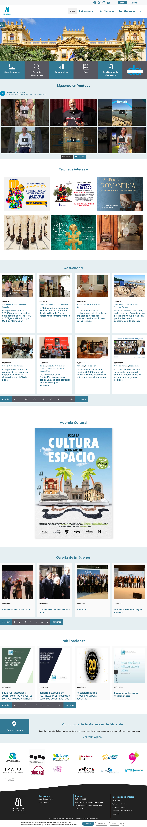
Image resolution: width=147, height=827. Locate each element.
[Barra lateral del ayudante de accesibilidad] (2, 24)
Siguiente (81, 399)
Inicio (72, 11)
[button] (141, 11)
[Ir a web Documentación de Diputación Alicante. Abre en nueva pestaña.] (61, 70)
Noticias (15, 304)
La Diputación (86, 11)
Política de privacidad (119, 804)
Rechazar (101, 824)
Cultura (42, 304)
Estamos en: (44, 796)
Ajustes (114, 824)
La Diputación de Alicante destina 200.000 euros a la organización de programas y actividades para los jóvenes (91, 373)
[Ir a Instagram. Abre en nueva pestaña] (104, 3)
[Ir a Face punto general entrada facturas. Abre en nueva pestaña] (86, 70)
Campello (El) (119, 304)
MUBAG (49, 304)
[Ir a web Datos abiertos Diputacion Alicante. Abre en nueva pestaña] (134, 70)
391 (71, 399)
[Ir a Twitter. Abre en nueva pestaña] (99, 3)
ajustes (74, 824)
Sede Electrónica (127, 11)
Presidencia (134, 366)
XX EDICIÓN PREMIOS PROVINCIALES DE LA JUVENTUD (87, 696)
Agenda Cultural (73, 423)
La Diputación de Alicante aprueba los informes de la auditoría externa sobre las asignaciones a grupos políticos (128, 374)
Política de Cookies (118, 807)
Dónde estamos (15, 730)
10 (48, 705)
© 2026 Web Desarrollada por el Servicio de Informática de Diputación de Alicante (73, 818)
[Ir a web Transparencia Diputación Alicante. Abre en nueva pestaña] (37, 70)
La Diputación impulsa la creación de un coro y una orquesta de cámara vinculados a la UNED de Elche (15, 374)
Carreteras (6, 304)
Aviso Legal (116, 800)
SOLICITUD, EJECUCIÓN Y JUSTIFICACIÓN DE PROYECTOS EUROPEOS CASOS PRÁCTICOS (17, 696)
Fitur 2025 (81, 609)
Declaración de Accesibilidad (122, 810)
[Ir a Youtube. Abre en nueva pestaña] (108, 3)
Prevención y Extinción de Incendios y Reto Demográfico (52, 368)
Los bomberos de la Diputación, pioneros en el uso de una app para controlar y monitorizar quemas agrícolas (54, 379)
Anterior (6, 399)
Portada (5, 307)
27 (60, 705)
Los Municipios (107, 11)
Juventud (80, 366)
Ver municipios (92, 737)
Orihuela (22, 304)
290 (50, 399)
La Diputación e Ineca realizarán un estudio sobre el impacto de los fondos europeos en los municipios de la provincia (92, 315)
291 (58, 399)
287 (26, 399)
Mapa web (115, 814)
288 (34, 399)
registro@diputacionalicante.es (91, 802)
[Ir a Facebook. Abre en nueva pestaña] (95, 3)
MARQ (135, 304)
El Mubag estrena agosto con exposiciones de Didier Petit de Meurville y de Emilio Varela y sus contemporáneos (54, 312)
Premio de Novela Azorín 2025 (16, 609)
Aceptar (88, 824)
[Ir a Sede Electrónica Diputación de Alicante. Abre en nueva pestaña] (12, 70)
